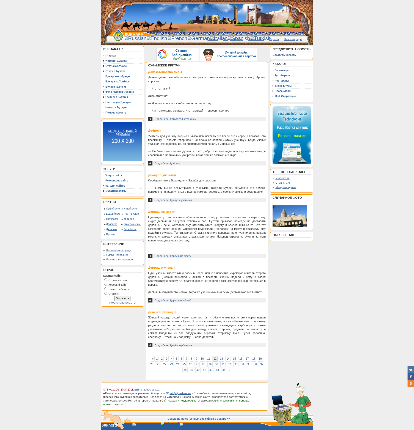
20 (151, 364)
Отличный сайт (117, 280)
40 (197, 370)
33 (235, 364)
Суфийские (113, 208)
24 (177, 364)
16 (240, 358)
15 (234, 358)
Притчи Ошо (131, 213)
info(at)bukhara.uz (149, 389)
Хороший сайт (117, 284)
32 (229, 364)
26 (190, 364)
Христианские (132, 224)
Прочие (110, 234)
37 (261, 364)
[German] (199, 38)
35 (248, 364)
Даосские (112, 224)
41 (204, 370)
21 (158, 364)
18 (253, 358)
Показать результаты (122, 302)
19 (260, 358)
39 (191, 370)
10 (202, 358)
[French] (177, 38)
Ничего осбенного (119, 289)
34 (242, 364)
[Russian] (135, 38)
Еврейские (130, 229)
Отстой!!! (113, 293)
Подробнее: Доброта (167, 163)
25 (184, 364)
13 (221, 358)
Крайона (129, 219)
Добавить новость (284, 55)
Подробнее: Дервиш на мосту (173, 256)
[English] (157, 38)
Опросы (274, 39)
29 (210, 364)
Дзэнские (111, 229)
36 (255, 364)
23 (171, 364)
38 (185, 370)
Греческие (112, 219)
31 (222, 364)
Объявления (256, 39)
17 (247, 358)
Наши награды (293, 39)
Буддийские (113, 213)
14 (227, 358)
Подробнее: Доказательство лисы (175, 119)
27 (197, 364)
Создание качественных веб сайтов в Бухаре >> (199, 418)
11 (208, 358)
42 (210, 370)
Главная (213, 39)
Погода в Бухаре (233, 39)
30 (216, 364)
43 (217, 370)
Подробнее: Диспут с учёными (173, 200)
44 (223, 370)
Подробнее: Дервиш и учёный (173, 300)
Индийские (130, 208)
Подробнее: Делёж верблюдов (173, 345)
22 (164, 364)
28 (203, 364)
